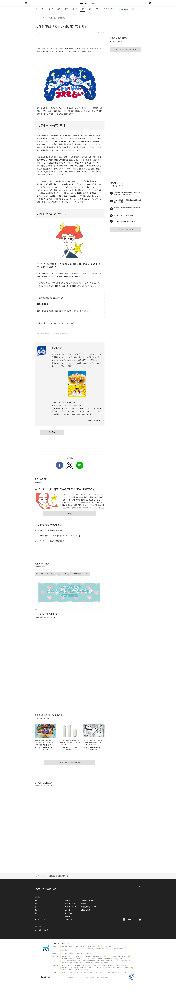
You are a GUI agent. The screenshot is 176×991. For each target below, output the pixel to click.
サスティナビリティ (84, 977)
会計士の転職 (122, 965)
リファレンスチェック (123, 973)
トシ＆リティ (38, 33)
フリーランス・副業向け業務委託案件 (115, 948)
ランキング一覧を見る (125, 229)
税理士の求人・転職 (67, 967)
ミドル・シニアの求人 (79, 948)
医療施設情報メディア (111, 960)
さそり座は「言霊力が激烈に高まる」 (51, 541)
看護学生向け (83, 946)
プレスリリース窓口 (70, 904)
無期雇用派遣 (128, 967)
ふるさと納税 (81, 960)
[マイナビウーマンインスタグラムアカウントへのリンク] (124, 919)
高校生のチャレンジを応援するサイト (95, 956)
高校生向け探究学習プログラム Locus (81, 953)
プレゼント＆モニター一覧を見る (70, 762)
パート (70, 948)
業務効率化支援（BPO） (76, 973)
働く (43, 9)
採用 (91, 977)
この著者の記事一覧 (94, 421)
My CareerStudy (90, 960)
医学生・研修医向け (93, 946)
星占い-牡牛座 (78, 574)
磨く (58, 9)
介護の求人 (64, 969)
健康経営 (92, 973)
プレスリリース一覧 (70, 907)
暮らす (75, 9)
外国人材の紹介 (84, 969)
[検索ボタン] (150, 3)
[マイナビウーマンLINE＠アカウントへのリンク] (130, 919)
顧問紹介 (76, 967)
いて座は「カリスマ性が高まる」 (50, 525)
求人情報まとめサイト (67, 956)
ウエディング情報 (89, 958)
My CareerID (100, 960)
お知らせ (67, 910)
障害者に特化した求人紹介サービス (95, 948)
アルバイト (64, 948)
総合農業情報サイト (109, 958)
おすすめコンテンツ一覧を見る (125, 49)
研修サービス (65, 973)
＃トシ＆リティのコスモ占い (45, 574)
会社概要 (71, 977)
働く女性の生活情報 (67, 958)
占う (82, 9)
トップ (35, 9)
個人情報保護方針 (104, 977)
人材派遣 (64, 965)
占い (59, 574)
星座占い (67, 574)
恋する (66, 9)
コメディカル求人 (100, 967)
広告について (68, 900)
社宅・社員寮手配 (112, 973)
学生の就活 (64, 946)
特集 (97, 9)
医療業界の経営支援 (74, 969)
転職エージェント (102, 965)
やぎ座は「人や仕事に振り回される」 (51, 530)
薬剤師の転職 (83, 967)
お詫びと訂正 (68, 919)
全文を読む (69, 514)
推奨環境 (67, 916)
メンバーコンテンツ (108, 9)
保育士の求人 (120, 967)
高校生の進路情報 (66, 953)
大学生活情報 (125, 956)
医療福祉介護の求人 (67, 950)
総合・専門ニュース (79, 956)
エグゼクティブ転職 (113, 965)
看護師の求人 (91, 967)
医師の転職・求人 (110, 967)
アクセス (76, 977)
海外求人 (111, 946)
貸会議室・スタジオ (101, 973)
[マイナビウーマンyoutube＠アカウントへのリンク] (140, 919)
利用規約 (83, 904)
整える (51, 9)
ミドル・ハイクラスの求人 (121, 946)
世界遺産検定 (98, 958)
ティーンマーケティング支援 (113, 956)
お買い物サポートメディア (124, 960)
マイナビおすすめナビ (41, 930)
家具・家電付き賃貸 (67, 962)
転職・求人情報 (103, 946)
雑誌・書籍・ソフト (78, 958)
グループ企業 (96, 977)
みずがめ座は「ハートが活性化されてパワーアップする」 (59, 536)
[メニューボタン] (25, 3)
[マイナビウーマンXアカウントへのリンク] (136, 919)
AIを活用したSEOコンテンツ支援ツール (83, 962)
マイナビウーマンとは (87, 900)
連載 (90, 9)
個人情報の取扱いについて (88, 907)
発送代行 (86, 973)
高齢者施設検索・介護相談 (101, 962)
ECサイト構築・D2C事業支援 (69, 960)
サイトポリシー (69, 913)
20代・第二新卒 (86, 965)
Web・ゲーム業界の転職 (74, 965)
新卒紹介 (93, 965)
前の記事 (52, 432)
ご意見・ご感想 (85, 910)
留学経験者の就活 (73, 946)
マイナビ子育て (119, 958)
